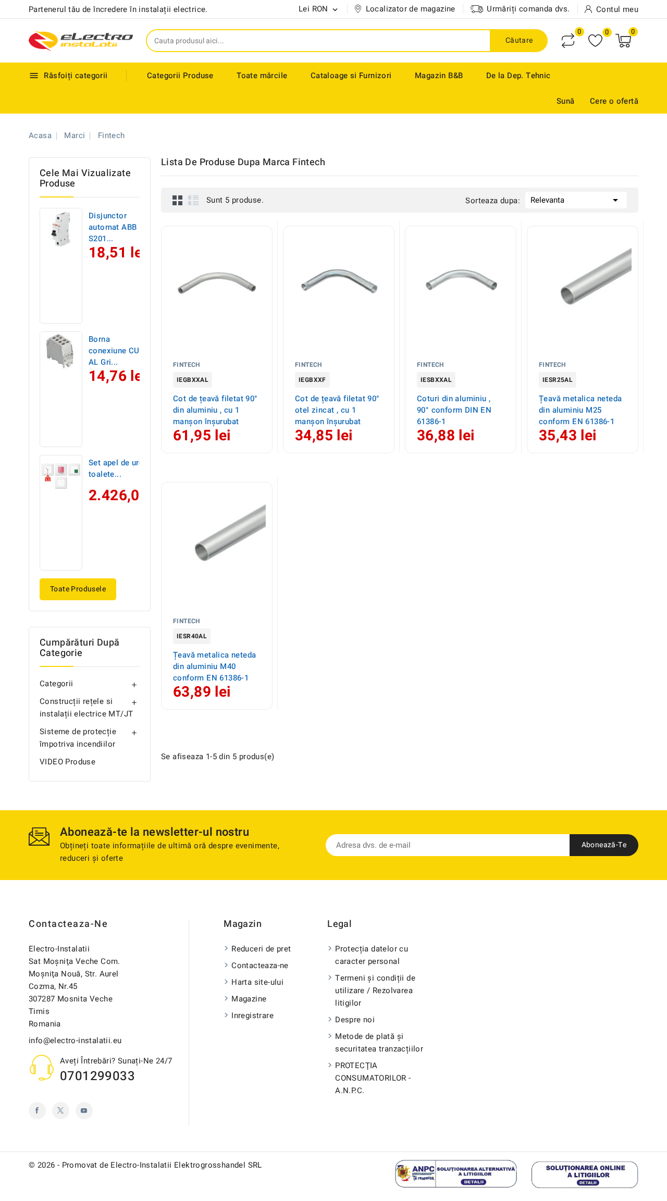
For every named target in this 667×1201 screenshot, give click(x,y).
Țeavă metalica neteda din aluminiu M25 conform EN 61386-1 (580, 410)
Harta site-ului (257, 982)
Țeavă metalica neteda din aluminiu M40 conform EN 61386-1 (214, 666)
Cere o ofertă (614, 101)
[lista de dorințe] (595, 41)
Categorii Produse (180, 75)
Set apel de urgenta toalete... (124, 468)
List (193, 200)
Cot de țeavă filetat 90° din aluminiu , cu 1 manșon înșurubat (215, 410)
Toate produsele (78, 589)
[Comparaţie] (568, 40)
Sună (566, 101)
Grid (177, 200)
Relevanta (576, 200)
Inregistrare (252, 1015)
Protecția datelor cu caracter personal (371, 955)
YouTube (84, 1110)
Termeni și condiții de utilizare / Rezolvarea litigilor (375, 990)
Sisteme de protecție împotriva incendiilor (78, 738)
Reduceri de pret (261, 949)
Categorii (56, 683)
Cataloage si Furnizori (351, 75)
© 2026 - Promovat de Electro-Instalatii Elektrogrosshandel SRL (145, 1165)
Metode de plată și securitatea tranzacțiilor (379, 1043)
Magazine (248, 999)
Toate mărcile (262, 75)
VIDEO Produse (67, 761)
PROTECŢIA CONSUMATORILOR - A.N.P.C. (373, 1078)
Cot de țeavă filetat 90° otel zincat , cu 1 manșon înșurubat (337, 410)
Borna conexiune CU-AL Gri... (115, 350)
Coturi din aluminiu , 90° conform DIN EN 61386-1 (454, 410)
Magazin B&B (439, 75)
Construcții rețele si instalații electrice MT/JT (86, 708)
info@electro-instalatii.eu (75, 1040)
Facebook (37, 1110)
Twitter (60, 1110)
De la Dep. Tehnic (518, 75)
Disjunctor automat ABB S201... (113, 227)
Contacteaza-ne (68, 924)
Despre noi (355, 1019)
